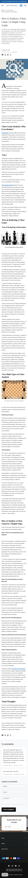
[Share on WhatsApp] (8, 55)
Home (4, 10)
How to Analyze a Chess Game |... (10, 11)
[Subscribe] (22, 827)
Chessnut (11, 874)
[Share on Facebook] (2, 55)
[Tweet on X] (5, 55)
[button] (2, 5)
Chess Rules (10, 10)
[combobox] (14, 5)
